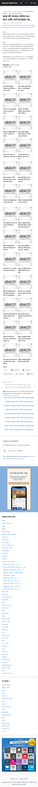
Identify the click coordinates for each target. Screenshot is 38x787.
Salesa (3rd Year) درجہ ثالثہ (11, 586)
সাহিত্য (3, 720)
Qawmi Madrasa (9, 3)
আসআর (3, 693)
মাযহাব (3, 649)
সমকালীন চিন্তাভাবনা (6, 665)
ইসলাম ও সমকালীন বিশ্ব (7, 545)
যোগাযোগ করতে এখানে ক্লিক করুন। (11, 395)
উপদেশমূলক (4, 559)
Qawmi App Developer (19, 784)
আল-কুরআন (4, 537)
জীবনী (3, 611)
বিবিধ (3, 641)
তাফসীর (3, 616)
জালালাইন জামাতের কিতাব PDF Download (19, 417)
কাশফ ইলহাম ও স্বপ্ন (7, 597)
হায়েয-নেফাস (21, 11)
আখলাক (3, 526)
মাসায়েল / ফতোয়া (12, 11)
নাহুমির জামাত (5, 630)
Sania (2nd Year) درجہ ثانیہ (11, 589)
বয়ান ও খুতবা (5, 638)
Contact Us (13, 779)
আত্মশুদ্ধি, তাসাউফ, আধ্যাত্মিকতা (9, 534)
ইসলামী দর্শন (5, 556)
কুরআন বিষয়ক (5, 600)
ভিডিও (3, 718)
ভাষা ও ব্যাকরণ (5, 643)
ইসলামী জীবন (5, 553)
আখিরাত (3, 529)
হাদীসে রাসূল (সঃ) (6, 723)
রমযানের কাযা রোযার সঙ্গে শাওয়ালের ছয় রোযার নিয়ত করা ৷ (18, 387)
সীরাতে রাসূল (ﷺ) (6, 668)
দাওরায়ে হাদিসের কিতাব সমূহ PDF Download (19, 425)
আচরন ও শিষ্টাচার (6, 531)
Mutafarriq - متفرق (9, 575)
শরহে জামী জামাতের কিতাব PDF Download (19, 413)
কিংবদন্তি (4, 704)
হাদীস (3, 671)
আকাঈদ (3, 521)
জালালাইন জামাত (6, 608)
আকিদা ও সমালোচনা (6, 523)
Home (5, 11)
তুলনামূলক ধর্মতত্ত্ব (6, 619)
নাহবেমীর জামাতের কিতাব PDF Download (19, 401)
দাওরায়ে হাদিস (5, 624)
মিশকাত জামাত (5, 654)
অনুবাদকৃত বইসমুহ (6, 685)
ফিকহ (3, 632)
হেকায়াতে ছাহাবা (5, 728)
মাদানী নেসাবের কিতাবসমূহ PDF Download (19, 429)
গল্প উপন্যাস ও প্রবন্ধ (7, 605)
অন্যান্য (4, 731)
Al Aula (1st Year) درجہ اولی (11, 564)
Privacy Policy (23, 779)
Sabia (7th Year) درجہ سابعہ (11, 581)
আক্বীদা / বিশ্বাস (6, 688)
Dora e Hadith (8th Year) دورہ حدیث (14, 567)
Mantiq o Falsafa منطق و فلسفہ (13, 572)
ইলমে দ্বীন (4, 696)
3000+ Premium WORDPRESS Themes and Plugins (19, 25)
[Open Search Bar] (26, 3)
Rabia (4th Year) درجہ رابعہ (11, 578)
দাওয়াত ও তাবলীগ (6, 621)
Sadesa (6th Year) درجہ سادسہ (13, 583)
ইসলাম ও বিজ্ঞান (5, 542)
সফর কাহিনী (4, 662)
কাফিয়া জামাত (5, 591)
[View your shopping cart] (21, 3)
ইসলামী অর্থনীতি (5, 551)
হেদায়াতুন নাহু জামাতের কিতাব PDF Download (19, 405)
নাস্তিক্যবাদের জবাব (6, 715)
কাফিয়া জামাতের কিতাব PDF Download (19, 409)
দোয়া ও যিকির (5, 627)
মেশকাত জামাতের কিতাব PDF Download (18, 421)
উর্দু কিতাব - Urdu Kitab (8, 561)
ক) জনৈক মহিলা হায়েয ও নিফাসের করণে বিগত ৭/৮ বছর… (18, 385)
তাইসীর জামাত (5, 613)
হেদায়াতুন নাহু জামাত (6, 673)
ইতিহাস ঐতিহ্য (5, 540)
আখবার (3, 690)
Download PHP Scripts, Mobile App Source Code (18, 27)
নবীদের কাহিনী (5, 712)
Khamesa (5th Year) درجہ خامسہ (13, 570)
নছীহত (3, 709)
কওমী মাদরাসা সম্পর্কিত (7, 698)
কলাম (3, 701)
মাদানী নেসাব (4, 646)
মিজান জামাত (5, 651)
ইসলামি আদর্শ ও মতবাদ (7, 548)
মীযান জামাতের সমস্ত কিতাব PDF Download (19, 397)
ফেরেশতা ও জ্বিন (6, 635)
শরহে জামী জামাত (6, 660)
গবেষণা (3, 602)
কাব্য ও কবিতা (5, 594)
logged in (14, 445)
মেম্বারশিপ (4, 657)
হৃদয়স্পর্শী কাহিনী (5, 726)
